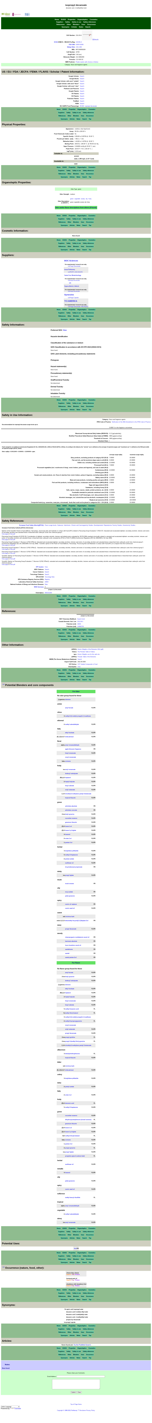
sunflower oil (69, 863)
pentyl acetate (69, 859)
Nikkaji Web (71, 47)
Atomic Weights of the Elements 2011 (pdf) (90, 649)
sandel (67, 953)
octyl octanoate (70, 789)
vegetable (77, 199)
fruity (90, 199)
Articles (74, 27)
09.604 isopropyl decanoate (88, 106)
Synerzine (69, 295)
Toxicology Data (49, 577)
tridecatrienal (69, 736)
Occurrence (91, 24)
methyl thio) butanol (71, 1013)
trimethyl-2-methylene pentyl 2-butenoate (78, 794)
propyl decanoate (70, 929)
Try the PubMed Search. (82, 1345)
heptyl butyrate (70, 781)
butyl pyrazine (69, 814)
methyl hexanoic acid (72, 1009)
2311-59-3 (80, 621)
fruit (75, 1248)
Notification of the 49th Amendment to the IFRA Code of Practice (131, 422)
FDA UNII (72, 44)
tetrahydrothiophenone (72, 1053)
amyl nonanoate (70, 769)
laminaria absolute (71, 941)
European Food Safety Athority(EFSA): (31, 525)
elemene (68, 699)
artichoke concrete (71, 810)
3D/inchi (95, 39)
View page (5, 534)
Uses (83, 24)
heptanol (68, 777)
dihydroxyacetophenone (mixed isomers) (78, 1119)
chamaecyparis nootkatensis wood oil (77, 937)
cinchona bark (69, 916)
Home (57, 19)
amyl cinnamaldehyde (72, 745)
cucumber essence (71, 818)
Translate (17, 1408)
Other (69, 24)
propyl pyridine (70, 1037)
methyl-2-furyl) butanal (72, 1136)
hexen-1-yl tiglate (70, 830)
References (60, 24)
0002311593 (48, 593)
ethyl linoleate (69, 732)
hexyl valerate (69, 785)
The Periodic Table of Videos (86, 652)
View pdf (12, 534)
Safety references (89, 22)
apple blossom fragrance (73, 749)
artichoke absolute (71, 806)
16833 (46, 582)
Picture (77, 1274)
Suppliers (59, 22)
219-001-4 (79, 42)
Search (87, 27)
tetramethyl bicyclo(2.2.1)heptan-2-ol (76, 920)
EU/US (63, 19)
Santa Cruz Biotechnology (72, 275)
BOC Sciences (71, 261)
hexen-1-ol (68, 826)
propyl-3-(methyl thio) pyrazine (75, 1041)
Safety (67, 22)
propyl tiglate (69, 875)
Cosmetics (93, 19)
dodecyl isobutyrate (71, 773)
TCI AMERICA (70, 301)
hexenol (67, 834)
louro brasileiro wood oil (73, 945)
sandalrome (69, 949)
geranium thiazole (71, 822)
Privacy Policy (90, 1410)
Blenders (76, 24)
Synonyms (65, 27)
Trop (72, 1280)
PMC (73, 1274)
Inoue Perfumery (69, 269)
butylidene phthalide (71, 851)
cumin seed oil (70, 908)
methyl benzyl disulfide (72, 1197)
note (3, 684)
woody (83, 199)
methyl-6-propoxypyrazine (73, 1021)
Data (46, 584)
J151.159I (79, 47)
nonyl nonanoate (70, 757)
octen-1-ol (68, 838)
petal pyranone (70, 896)
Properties (71, 19)
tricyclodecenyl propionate (73, 867)
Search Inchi (81, 619)
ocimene (68, 761)
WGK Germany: (39, 587)
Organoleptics (82, 19)
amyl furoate (69, 708)
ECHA (56, 42)
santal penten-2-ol (71, 957)
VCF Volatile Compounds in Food (87, 664)
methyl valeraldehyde (72, 724)
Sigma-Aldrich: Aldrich (71, 286)
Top (90, 119)
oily (87, 199)
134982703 (80, 626)
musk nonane (69, 883)
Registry (47, 579)
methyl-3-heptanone (71, 855)
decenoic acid (69, 1103)
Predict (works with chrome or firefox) (87, 62)
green (72, 199)
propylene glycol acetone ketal (75, 1156)
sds (70, 283)
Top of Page (74, 1404)
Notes (81, 27)
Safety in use (76, 22)
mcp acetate (69, 892)
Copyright (60, 1410)
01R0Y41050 (79, 44)
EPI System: (40, 567)
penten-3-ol (68, 842)
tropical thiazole (70, 798)
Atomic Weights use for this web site (89, 654)
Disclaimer (83, 1410)
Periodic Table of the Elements (87, 657)
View (65, 330)
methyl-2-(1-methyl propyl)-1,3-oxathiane (78, 716)
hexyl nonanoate (70, 753)
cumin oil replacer (71, 904)
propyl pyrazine (70, 1148)
